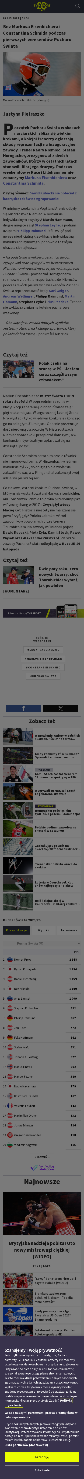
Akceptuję (42, 1457)
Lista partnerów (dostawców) (26, 1445)
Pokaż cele (42, 1470)
